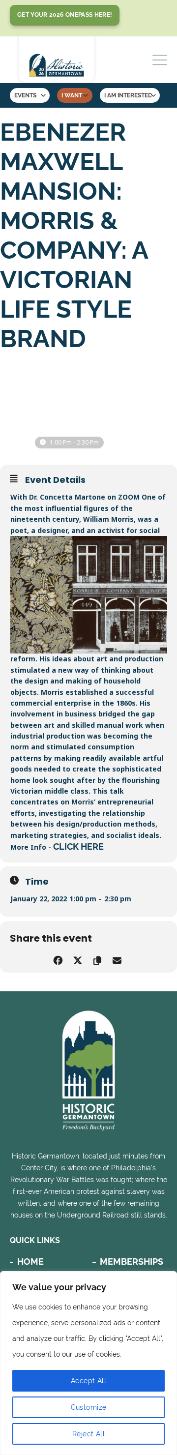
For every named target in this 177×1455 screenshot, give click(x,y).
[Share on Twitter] (77, 959)
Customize (89, 1407)
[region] (88, 1363)
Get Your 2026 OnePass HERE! (64, 14)
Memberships (131, 1261)
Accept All (88, 1381)
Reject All (88, 1434)
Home (30, 1261)
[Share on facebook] (57, 959)
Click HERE (78, 846)
